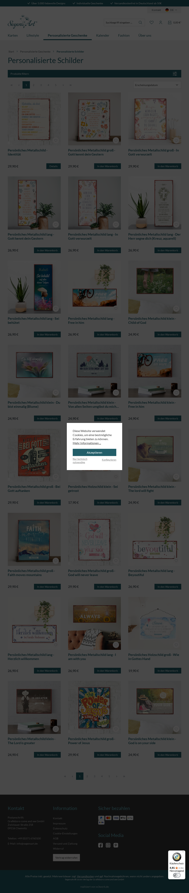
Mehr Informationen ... (87, 443)
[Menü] (183, 852)
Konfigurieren (109, 459)
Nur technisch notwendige (80, 461)
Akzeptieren (94, 452)
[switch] (177, 875)
